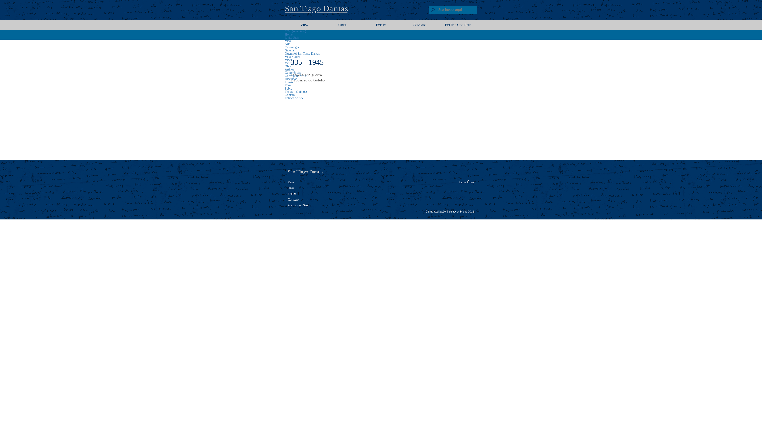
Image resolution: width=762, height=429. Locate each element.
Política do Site (458, 25)
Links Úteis (292, 37)
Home (288, 34)
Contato (419, 25)
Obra (342, 25)
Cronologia (292, 47)
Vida (304, 25)
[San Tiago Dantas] (317, 10)
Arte (287, 44)
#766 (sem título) (295, 31)
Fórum (381, 25)
